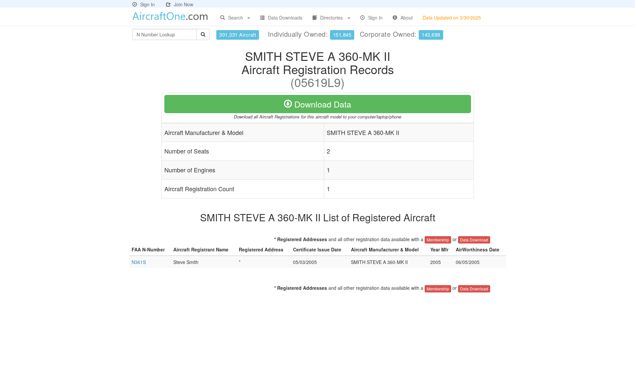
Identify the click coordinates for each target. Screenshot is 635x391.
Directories (331, 17)
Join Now (183, 4)
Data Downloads (285, 17)
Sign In (147, 4)
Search (235, 17)
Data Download (474, 239)
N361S (139, 262)
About (407, 17)
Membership (438, 239)
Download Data (321, 104)
